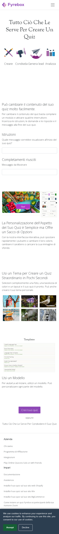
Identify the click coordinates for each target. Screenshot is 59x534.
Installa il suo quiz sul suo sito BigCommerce (24, 496)
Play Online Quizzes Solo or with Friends (23, 462)
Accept (10, 527)
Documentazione (12, 474)
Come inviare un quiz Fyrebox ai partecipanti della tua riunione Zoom (29, 504)
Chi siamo (8, 446)
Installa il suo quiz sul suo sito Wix (19, 491)
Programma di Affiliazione (16, 451)
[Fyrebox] (13, 4)
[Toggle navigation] (52, 5)
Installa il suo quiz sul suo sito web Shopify (23, 485)
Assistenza (9, 480)
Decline (25, 527)
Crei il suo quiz (29, 410)
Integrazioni (9, 457)
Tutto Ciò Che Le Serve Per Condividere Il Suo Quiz (29, 423)
